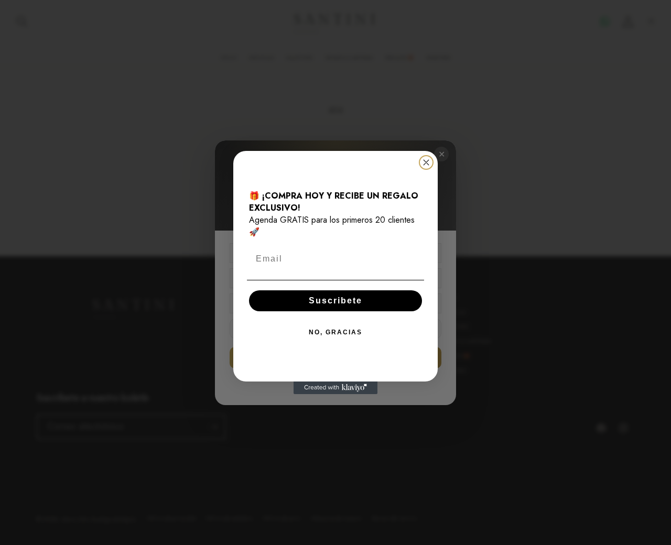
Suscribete (335, 300)
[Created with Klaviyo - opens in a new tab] (335, 388)
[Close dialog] (426, 162)
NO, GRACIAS (335, 332)
